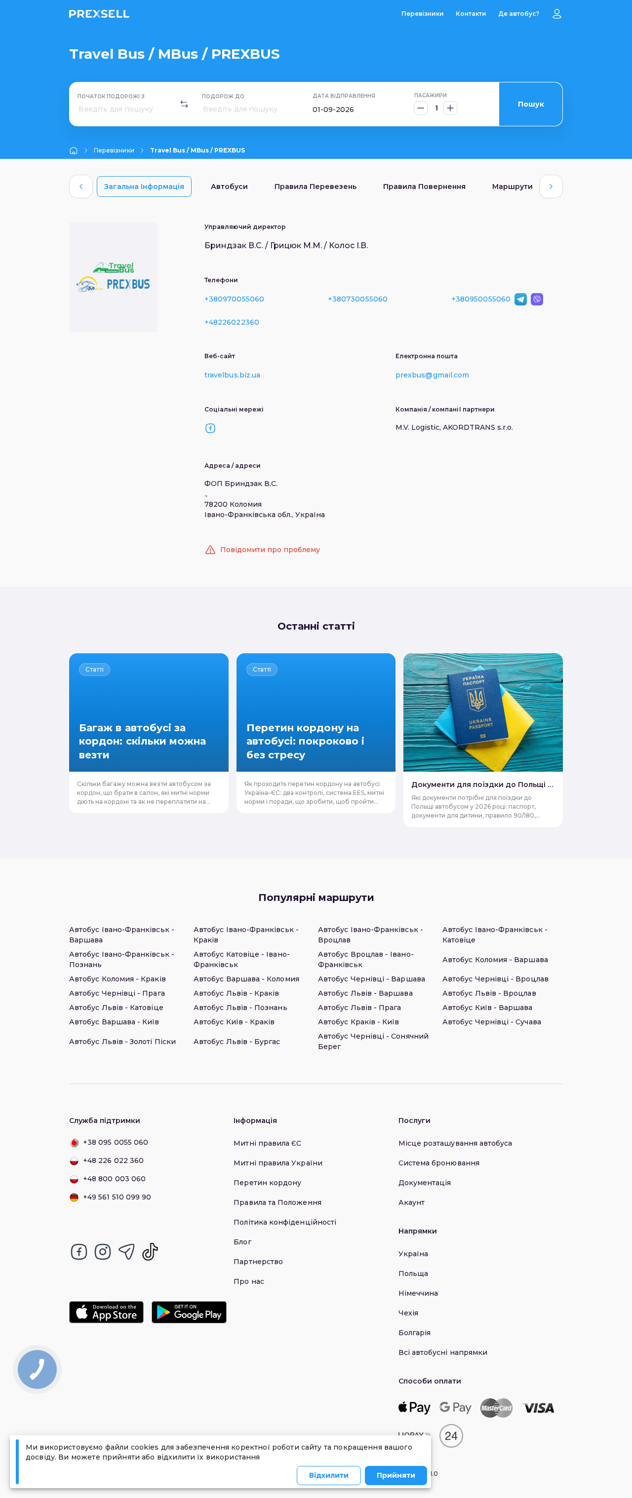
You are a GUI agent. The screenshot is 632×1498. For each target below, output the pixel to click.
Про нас (249, 1281)
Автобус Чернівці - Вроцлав (495, 978)
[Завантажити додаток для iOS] (106, 1312)
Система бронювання (438, 1163)
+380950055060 (481, 299)
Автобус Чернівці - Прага (117, 993)
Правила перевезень (315, 186)
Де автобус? (518, 13)
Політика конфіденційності (285, 1222)
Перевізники (422, 13)
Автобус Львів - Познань (240, 1007)
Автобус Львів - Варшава (365, 993)
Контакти (471, 13)
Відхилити (329, 1475)
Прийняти (396, 1475)
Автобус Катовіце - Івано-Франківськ (242, 959)
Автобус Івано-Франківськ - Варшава (121, 934)
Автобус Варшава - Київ (114, 1021)
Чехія (408, 1313)
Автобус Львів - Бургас (237, 1041)
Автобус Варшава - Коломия (246, 978)
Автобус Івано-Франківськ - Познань (121, 959)
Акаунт (411, 1202)
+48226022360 (231, 322)
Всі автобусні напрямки (443, 1352)
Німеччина (418, 1293)
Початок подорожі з (111, 96)
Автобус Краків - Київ (358, 1021)
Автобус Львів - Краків (236, 993)
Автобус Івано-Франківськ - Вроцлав (370, 934)
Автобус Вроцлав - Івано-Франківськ (366, 959)
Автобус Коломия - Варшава (495, 959)
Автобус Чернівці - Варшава (371, 978)
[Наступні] (551, 186)
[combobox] (79, 109)
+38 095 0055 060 (115, 1142)
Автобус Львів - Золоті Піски (122, 1041)
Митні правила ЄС (267, 1143)
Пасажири (430, 95)
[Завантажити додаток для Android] (189, 1312)
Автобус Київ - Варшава (487, 1007)
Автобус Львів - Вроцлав (489, 993)
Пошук (531, 104)
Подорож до (223, 96)
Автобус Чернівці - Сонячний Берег (373, 1041)
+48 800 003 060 (114, 1178)
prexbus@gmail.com (432, 375)
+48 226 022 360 (113, 1160)
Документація (424, 1182)
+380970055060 (234, 299)
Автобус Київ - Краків (234, 1021)
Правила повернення (424, 186)
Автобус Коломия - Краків (117, 978)
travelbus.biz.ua (232, 375)
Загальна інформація (144, 186)
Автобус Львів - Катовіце (116, 1007)
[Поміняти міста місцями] (184, 104)
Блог (242, 1241)
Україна (413, 1253)
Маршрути (512, 186)
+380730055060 (358, 299)
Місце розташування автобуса (455, 1143)
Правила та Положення (277, 1202)
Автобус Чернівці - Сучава (491, 1021)
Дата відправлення (344, 96)
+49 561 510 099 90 (117, 1197)
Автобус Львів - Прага (359, 1007)
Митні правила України (278, 1163)
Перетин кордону (267, 1182)
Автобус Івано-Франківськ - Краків (246, 934)
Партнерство (258, 1261)
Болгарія (414, 1332)
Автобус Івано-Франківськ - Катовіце (495, 934)
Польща (413, 1273)
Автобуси (229, 186)
